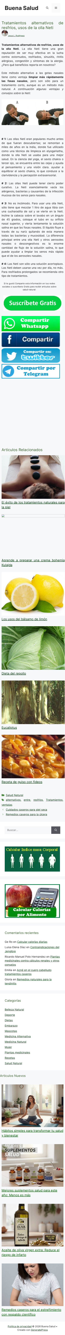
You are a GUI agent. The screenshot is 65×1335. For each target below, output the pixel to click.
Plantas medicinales (17, 1052)
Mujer (8, 1047)
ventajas (7, 804)
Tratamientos (54, 799)
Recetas (10, 1057)
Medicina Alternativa (18, 1036)
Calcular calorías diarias (32, 941)
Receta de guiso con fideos (22, 782)
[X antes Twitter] (31, 361)
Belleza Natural (14, 1009)
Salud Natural (14, 795)
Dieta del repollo (14, 673)
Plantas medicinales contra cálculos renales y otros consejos (32, 960)
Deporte (10, 1015)
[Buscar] (55, 830)
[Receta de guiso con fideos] (33, 777)
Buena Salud (21, 8)
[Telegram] (31, 377)
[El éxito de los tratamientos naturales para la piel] (33, 497)
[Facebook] (31, 346)
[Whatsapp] (31, 330)
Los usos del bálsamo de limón (24, 619)
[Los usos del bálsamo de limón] (33, 614)
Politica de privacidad (20, 1326)
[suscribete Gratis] (32, 309)
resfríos (38, 799)
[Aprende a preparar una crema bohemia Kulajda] (33, 516)
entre (27, 799)
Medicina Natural (15, 1041)
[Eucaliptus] (33, 723)
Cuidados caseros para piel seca (26, 809)
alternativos (13, 799)
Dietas (9, 1020)
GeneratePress (39, 1329)
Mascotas (11, 1031)
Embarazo (11, 1025)
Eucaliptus (9, 727)
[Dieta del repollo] (33, 668)
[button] (47, 8)
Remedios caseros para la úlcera (26, 814)
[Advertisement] (32, 414)
